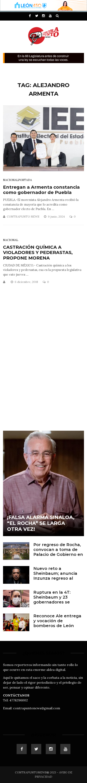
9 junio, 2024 (57, 216)
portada (25, 180)
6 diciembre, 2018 (27, 282)
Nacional (10, 180)
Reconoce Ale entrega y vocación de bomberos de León (57, 620)
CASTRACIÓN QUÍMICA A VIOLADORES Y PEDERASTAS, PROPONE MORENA (38, 252)
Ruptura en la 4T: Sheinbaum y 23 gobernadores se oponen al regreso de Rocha (56, 602)
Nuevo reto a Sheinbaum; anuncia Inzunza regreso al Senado (55, 576)
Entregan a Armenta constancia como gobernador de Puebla (41, 189)
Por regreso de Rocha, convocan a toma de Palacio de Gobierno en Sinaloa (58, 552)
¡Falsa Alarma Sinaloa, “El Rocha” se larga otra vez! (40, 523)
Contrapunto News (23, 216)
